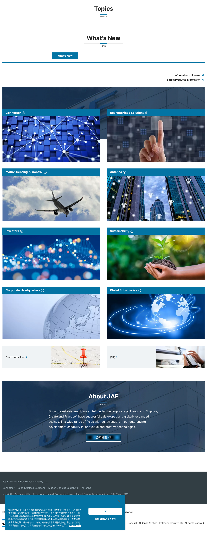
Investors (38, 494)
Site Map (116, 494)
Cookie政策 (75, 525)
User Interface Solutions (31, 487)
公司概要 (7, 494)
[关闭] (119, 501)
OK (105, 511)
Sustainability (22, 494)
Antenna (86, 487)
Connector (8, 487)
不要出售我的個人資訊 (105, 519)
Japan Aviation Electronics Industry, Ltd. (25, 481)
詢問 (126, 494)
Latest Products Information (92, 494)
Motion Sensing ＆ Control (63, 487)
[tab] (65, 55)
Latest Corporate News (60, 494)
